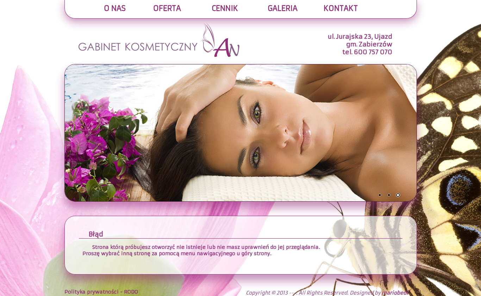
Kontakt (341, 8)
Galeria (283, 8)
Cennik (225, 8)
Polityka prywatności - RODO (101, 292)
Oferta (167, 8)
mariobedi (395, 293)
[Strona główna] (159, 25)
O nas (115, 8)
